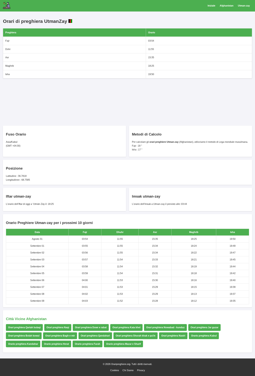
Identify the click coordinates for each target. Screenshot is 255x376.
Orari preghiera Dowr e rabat (91, 327)
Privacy (141, 370)
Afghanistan (226, 5)
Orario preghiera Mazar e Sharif (123, 344)
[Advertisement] (91, 102)
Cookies (114, 370)
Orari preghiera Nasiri (173, 335)
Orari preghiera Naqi (57, 327)
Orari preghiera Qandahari (95, 335)
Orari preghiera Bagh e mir (60, 335)
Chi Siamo (128, 370)
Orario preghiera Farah (87, 344)
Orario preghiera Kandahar (23, 344)
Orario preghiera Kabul (204, 335)
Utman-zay (244, 5)
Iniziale (211, 5)
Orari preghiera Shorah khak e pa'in (135, 335)
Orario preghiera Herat (56, 344)
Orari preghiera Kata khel (126, 327)
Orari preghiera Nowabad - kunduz (165, 327)
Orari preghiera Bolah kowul (23, 335)
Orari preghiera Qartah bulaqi (24, 327)
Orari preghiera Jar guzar (204, 327)
